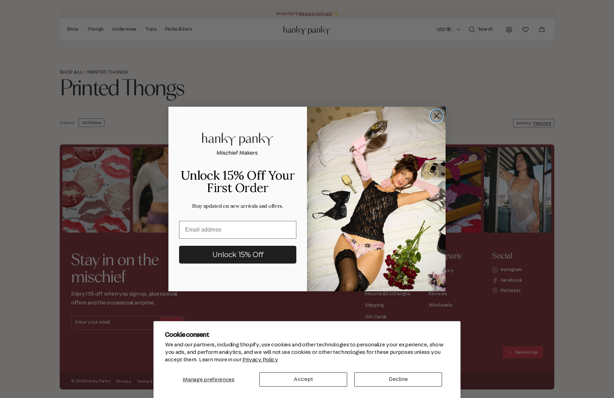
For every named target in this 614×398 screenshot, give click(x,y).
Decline (398, 379)
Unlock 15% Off (237, 254)
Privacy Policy (260, 359)
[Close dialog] (436, 116)
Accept (303, 379)
